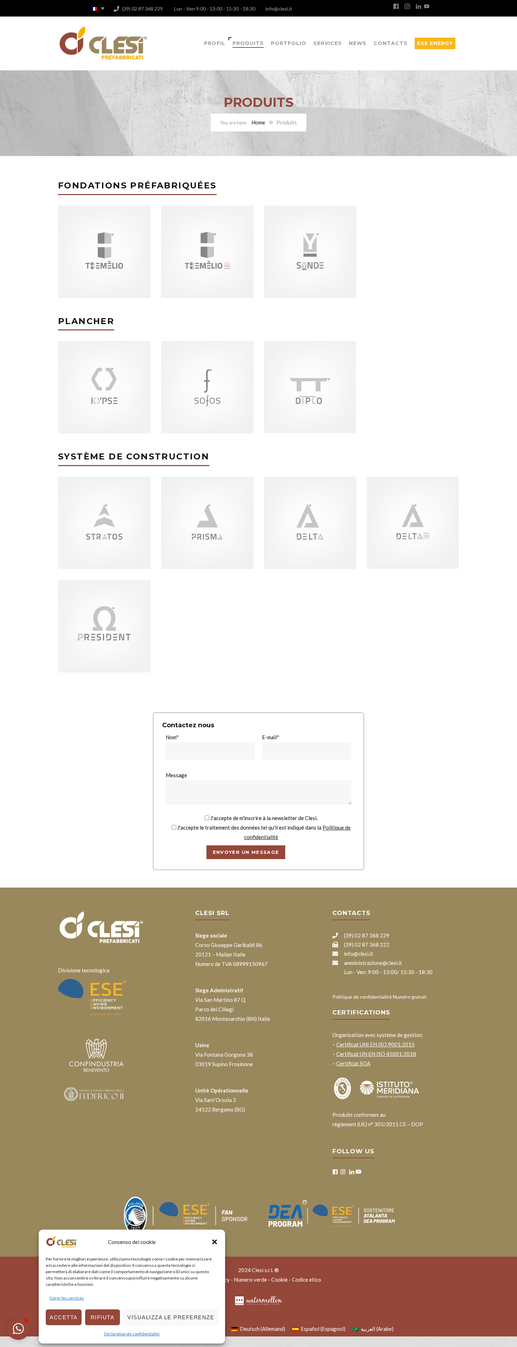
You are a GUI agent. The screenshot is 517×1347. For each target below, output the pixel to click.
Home (258, 122)
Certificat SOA (353, 1063)
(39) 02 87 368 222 (366, 944)
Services (327, 43)
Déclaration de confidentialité (132, 1333)
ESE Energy (435, 43)
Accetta (64, 1317)
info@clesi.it (278, 9)
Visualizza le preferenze (170, 1317)
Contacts (391, 43)
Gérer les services (66, 1298)
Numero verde (250, 1279)
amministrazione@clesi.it (372, 963)
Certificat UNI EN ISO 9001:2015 (375, 1044)
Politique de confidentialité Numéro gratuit (379, 997)
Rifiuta (103, 1317)
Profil (214, 43)
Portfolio (288, 43)
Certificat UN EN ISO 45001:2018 (376, 1054)
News (357, 43)
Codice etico (306, 1279)
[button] (214, 1241)
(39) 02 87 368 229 (142, 9)
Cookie (279, 1279)
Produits (248, 43)
